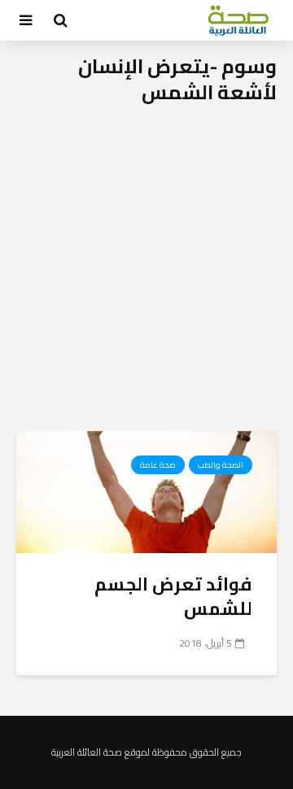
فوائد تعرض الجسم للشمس (173, 596)
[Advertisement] (146, 276)
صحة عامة (158, 465)
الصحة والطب (220, 465)
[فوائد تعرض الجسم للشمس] (146, 490)
